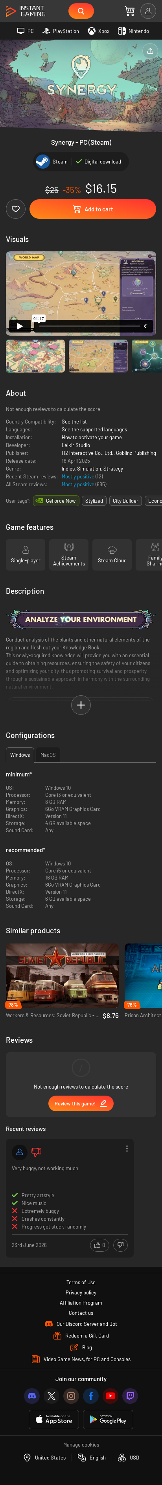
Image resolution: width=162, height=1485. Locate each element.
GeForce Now (60, 501)
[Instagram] (71, 1396)
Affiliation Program (81, 1303)
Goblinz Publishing (136, 453)
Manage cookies (81, 1444)
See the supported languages (94, 429)
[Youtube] (110, 1396)
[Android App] (108, 1420)
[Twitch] (130, 1396)
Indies (68, 468)
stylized (94, 501)
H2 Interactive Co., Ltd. (88, 453)
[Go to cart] (129, 11)
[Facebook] (91, 1396)
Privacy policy (81, 1292)
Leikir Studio (76, 445)
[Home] (25, 11)
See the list (74, 421)
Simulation (89, 468)
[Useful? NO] (120, 1245)
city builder (125, 501)
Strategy (113, 468)
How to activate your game (92, 437)
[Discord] (32, 1396)
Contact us (81, 1313)
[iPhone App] (54, 1420)
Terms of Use (81, 1282)
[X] (51, 1396)
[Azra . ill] (20, 1152)
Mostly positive (79, 476)
